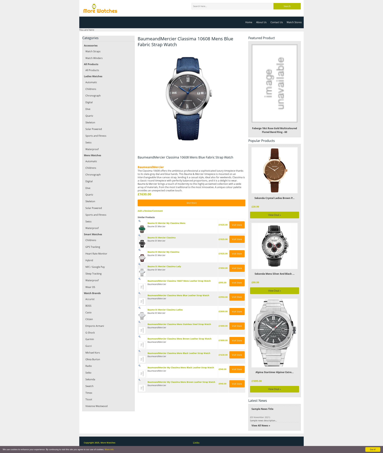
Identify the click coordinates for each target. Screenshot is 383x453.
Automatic (91, 82)
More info (109, 449)
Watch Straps (93, 51)
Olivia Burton (92, 359)
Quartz (89, 115)
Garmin (89, 339)
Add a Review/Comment (150, 210)
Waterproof (92, 149)
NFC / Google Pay (95, 267)
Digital (89, 102)
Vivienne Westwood (96, 406)
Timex (88, 392)
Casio (88, 312)
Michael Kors (92, 352)
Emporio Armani (94, 326)
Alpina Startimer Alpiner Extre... (275, 372)
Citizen (89, 319)
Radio (88, 366)
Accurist (90, 299)
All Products (92, 70)
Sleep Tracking (93, 273)
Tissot (88, 399)
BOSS (88, 305)
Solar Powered (93, 129)
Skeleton (90, 122)
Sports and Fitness (95, 135)
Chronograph (93, 95)
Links (196, 442)
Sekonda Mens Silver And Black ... (275, 273)
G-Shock (90, 332)
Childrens (90, 89)
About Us (261, 22)
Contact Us (276, 22)
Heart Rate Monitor (96, 253)
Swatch (89, 386)
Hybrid (89, 260)
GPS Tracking (92, 247)
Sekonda (90, 379)
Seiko (88, 372)
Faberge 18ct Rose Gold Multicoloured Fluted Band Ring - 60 (274, 130)
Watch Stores (294, 22)
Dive (87, 109)
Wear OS (90, 287)
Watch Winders (94, 58)
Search (287, 6)
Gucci (88, 346)
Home (248, 22)
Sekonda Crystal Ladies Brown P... (274, 198)
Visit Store (192, 202)
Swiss (88, 142)
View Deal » (274, 215)
